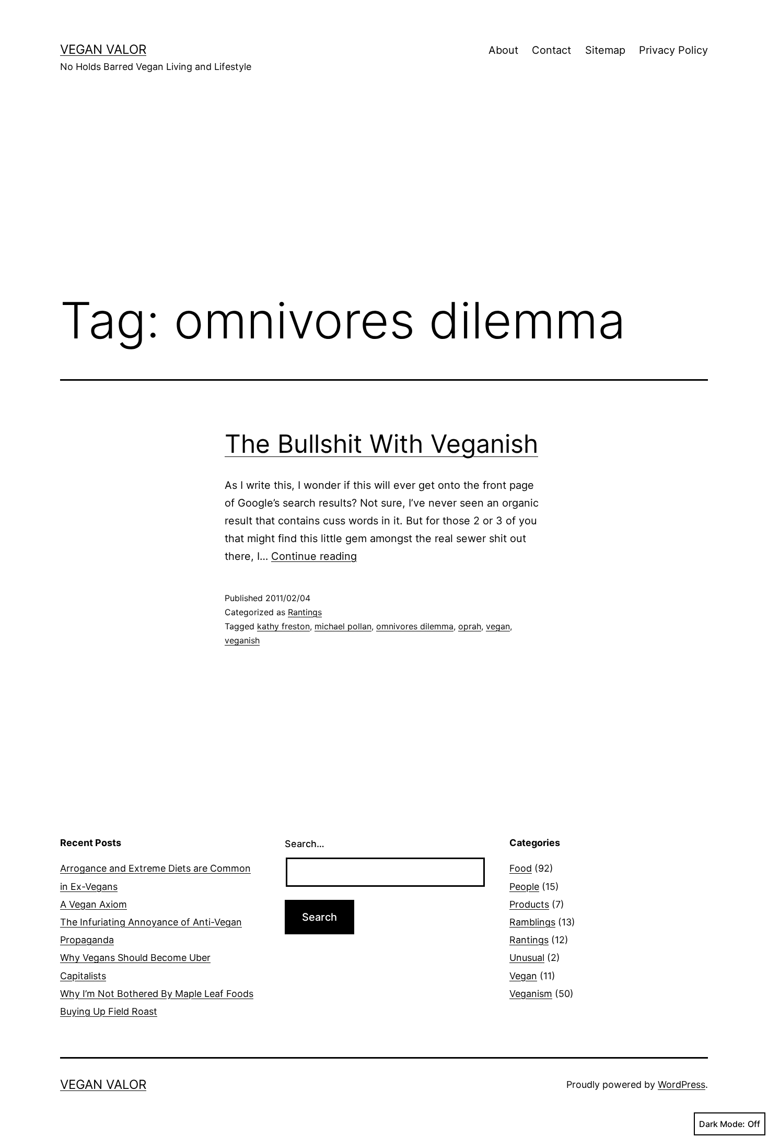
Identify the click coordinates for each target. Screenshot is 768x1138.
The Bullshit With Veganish (381, 443)
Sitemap (605, 50)
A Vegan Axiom (93, 904)
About (503, 50)
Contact (551, 50)
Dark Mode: (722, 1124)
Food (520, 868)
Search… (304, 843)
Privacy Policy (673, 50)
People (524, 886)
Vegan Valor (103, 49)
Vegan (523, 975)
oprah (469, 626)
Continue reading (314, 556)
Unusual (526, 957)
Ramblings (532, 922)
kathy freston (283, 626)
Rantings (305, 612)
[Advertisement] (384, 199)
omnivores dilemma (414, 626)
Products (529, 904)
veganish (242, 640)
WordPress (681, 1084)
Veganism (530, 993)
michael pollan (343, 626)
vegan (498, 626)
